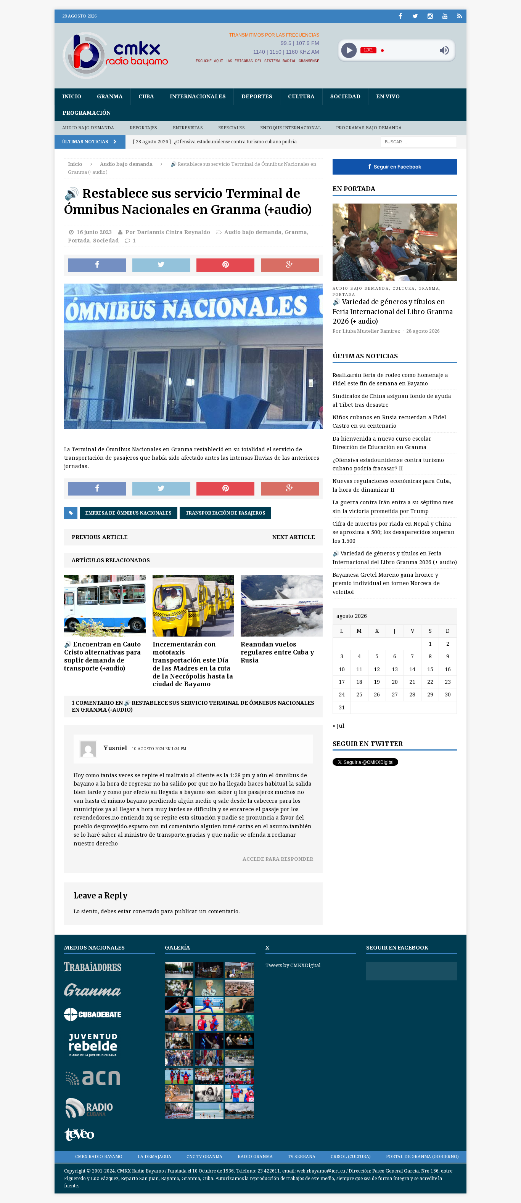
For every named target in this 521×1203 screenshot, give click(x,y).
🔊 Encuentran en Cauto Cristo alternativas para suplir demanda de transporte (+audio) (102, 656)
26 (377, 694)
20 (395, 682)
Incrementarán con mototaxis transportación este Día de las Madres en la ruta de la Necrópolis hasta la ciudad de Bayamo (193, 664)
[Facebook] (400, 16)
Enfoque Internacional (290, 127)
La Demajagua (154, 1156)
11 (359, 669)
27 (395, 694)
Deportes (256, 96)
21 (412, 682)
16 (448, 669)
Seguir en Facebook (394, 166)
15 (430, 669)
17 (342, 682)
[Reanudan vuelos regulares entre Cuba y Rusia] (282, 632)
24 (342, 694)
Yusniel (115, 748)
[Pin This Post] (225, 265)
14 (412, 669)
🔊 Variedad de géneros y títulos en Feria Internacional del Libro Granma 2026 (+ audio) (393, 311)
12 (377, 669)
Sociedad (345, 96)
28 (412, 694)
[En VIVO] (459, 16)
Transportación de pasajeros (225, 513)
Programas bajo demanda (369, 127)
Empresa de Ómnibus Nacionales (128, 513)
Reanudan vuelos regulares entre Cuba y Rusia (277, 652)
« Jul (338, 726)
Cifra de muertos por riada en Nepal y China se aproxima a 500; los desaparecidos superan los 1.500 (394, 532)
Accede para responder (278, 859)
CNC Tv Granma (204, 1156)
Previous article (100, 537)
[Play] (349, 50)
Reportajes (144, 127)
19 (377, 682)
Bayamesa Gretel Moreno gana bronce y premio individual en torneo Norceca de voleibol (386, 583)
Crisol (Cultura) (351, 1156)
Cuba (146, 96)
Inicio (71, 96)
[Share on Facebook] (97, 265)
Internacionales (198, 96)
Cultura (301, 96)
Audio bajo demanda (88, 127)
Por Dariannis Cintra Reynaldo (167, 232)
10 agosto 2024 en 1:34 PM (159, 749)
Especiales (231, 127)
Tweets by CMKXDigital (292, 965)
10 (342, 669)
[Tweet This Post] (161, 265)
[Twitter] (415, 16)
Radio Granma (255, 1156)
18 (359, 682)
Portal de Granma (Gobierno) (422, 1156)
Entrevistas (188, 127)
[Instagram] (430, 16)
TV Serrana (301, 1156)
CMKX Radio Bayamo (98, 1156)
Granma (110, 96)
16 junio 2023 (94, 232)
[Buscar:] (419, 141)
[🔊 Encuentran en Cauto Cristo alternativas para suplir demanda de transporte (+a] (105, 632)
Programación (87, 113)
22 (430, 682)
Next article (293, 537)
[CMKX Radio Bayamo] (120, 55)
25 (359, 694)
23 (448, 682)
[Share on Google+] (290, 265)
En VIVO (388, 96)
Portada (79, 240)
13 (395, 669)
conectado (146, 911)
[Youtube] (445, 16)
